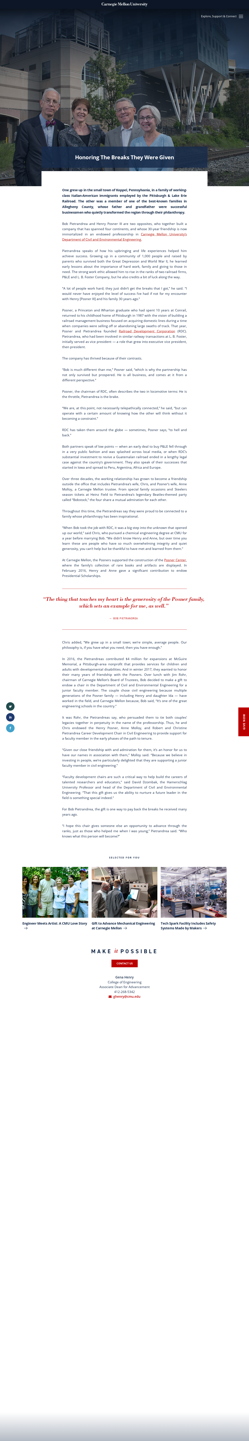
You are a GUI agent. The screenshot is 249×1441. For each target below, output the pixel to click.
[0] (10, 706)
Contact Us (125, 963)
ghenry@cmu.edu (126, 996)
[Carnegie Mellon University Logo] (125, 2)
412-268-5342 (124, 992)
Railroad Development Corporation (147, 331)
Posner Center (175, 560)
